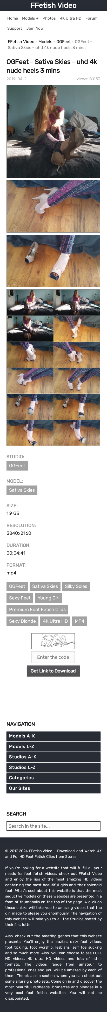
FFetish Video (54, 5)
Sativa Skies (22, 490)
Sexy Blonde (22, 621)
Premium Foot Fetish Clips (37, 609)
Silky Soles (76, 586)
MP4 (79, 621)
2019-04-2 (16, 79)
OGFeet (17, 465)
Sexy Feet (20, 598)
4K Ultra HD (55, 621)
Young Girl (48, 598)
